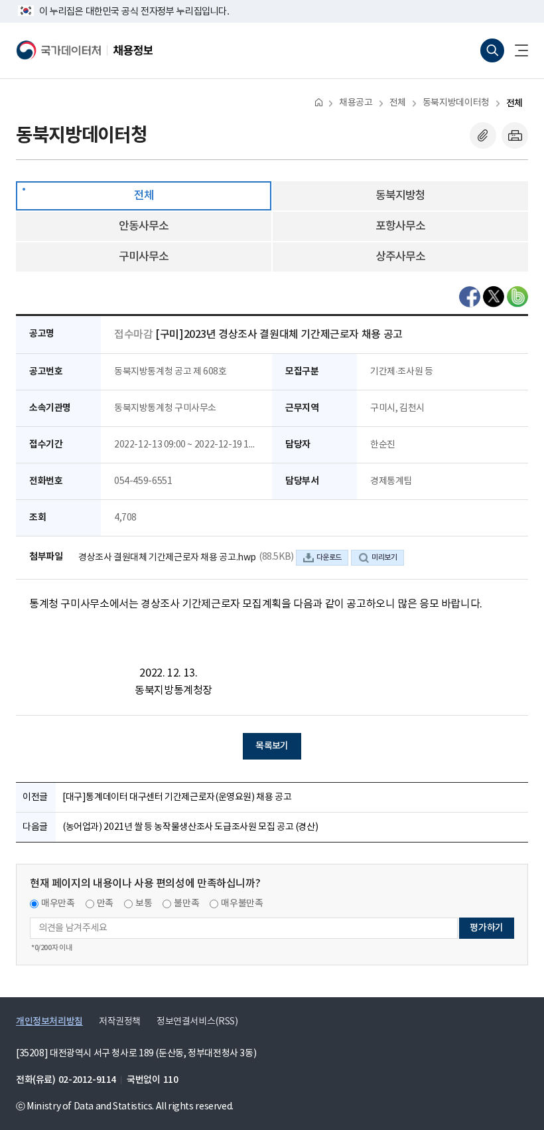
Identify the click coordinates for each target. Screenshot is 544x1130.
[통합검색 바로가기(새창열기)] (492, 50)
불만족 (186, 903)
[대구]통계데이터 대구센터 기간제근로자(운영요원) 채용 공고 (176, 797)
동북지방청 (400, 195)
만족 (105, 903)
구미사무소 (144, 257)
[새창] (469, 296)
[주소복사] (483, 135)
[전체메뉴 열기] (516, 50)
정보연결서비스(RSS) (197, 1021)
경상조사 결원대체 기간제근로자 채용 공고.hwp (167, 557)
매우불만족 (242, 903)
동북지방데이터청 (456, 103)
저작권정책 (120, 1021)
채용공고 (355, 103)
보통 (143, 903)
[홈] (318, 102)
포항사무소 (400, 226)
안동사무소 (144, 226)
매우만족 (58, 903)
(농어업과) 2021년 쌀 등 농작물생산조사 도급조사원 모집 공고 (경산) (190, 827)
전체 (397, 103)
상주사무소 (400, 257)
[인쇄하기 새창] (515, 135)
